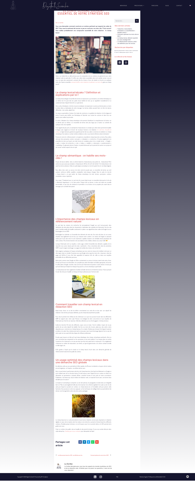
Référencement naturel (124, 52)
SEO (131, 52)
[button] (80, 442)
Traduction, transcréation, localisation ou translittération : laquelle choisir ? (126, 30)
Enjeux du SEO (129, 50)
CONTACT (179, 5)
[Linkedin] (119, 62)
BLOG (167, 5)
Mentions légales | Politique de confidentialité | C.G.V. (152, 477)
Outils (117, 52)
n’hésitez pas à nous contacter (73, 431)
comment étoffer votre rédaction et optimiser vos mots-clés (87, 82)
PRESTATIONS (138, 5)
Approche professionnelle (119, 50)
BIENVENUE (123, 5)
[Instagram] (126, 62)
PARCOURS (155, 5)
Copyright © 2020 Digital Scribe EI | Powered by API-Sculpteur (32, 477)
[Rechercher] (137, 21)
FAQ (117, 477)
